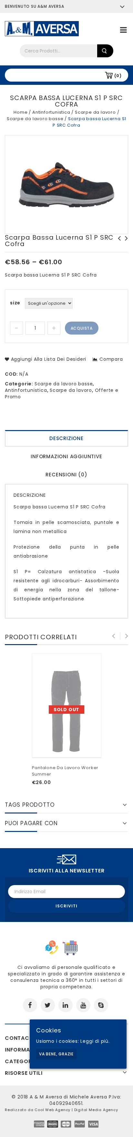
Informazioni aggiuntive (66, 456)
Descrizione (66, 438)
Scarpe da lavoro (95, 112)
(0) (118, 75)
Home (20, 112)
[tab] (66, 439)
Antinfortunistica (51, 112)
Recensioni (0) (66, 474)
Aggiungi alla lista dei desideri (47, 359)
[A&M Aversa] (42, 28)
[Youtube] (83, 1005)
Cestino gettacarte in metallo (124, 245)
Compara (111, 359)
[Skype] (101, 1005)
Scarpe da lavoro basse (35, 119)
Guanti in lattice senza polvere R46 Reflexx (117, 245)
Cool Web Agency (52, 1109)
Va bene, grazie (56, 1054)
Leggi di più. (94, 1041)
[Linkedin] (65, 1005)
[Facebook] (30, 1005)
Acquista (82, 328)
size (15, 303)
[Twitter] (48, 1005)
